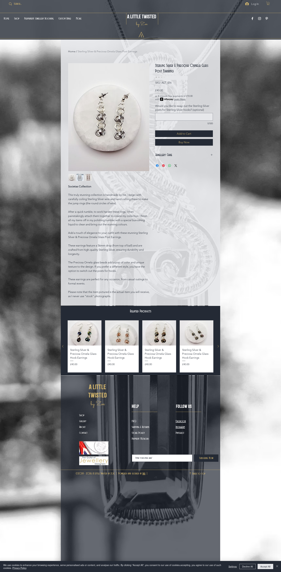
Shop (81, 415)
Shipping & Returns (141, 427)
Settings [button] (232, 566)
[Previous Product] (63, 346)
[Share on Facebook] (157, 166)
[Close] (277, 566)
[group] (140, 346)
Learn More (180, 99)
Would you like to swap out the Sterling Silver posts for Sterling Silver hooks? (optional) (182, 107)
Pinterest (180, 433)
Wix (143, 473)
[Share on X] (176, 166)
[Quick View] (84, 333)
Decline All (247, 566)
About (82, 427)
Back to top (198, 473)
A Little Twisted (141, 16)
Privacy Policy (19, 568)
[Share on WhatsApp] (170, 166)
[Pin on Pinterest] (163, 166)
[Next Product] (218, 346)
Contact (83, 433)
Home (71, 51)
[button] (268, 3)
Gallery (82, 421)
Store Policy (138, 433)
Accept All (265, 566)
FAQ (134, 421)
